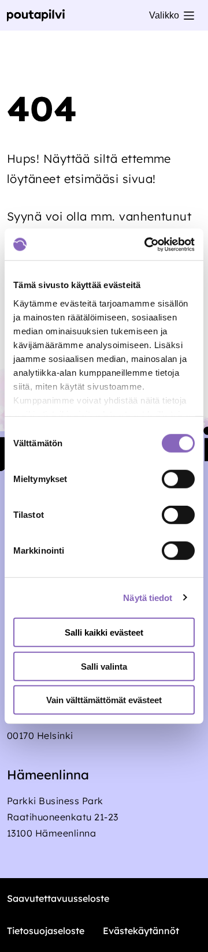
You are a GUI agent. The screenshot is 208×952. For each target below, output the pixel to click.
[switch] (178, 479)
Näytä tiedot (147, 597)
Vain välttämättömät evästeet (104, 700)
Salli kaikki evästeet (104, 632)
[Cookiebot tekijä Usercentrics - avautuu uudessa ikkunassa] (147, 244)
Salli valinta (104, 666)
